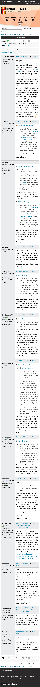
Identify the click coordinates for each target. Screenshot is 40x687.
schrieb (31, 126)
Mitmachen (20, 22)
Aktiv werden (10, 34)
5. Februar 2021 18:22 (22, 478)
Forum (13, 17)
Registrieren (35, 3)
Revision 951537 (26, 138)
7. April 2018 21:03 (29, 139)
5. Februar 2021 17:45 (22, 437)
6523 (9, 133)
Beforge (5, 162)
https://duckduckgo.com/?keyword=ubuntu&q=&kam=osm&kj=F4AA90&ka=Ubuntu (26, 556)
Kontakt (8, 678)
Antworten (7, 45)
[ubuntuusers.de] (14, 10)
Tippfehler (34, 131)
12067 (9, 324)
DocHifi (4, 632)
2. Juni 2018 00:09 (21, 121)
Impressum (22, 678)
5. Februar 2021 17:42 (22, 361)
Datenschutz (14, 678)
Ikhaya (26, 17)
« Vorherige (14, 41)
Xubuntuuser (6, 523)
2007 (9, 173)
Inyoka (10, 670)
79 (8, 64)
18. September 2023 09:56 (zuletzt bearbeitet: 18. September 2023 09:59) (24, 525)
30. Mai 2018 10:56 (21, 56)
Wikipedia (23, 182)
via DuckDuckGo (34, 28)
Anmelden (28, 3)
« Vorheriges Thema (19, 664)
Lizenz (3, 678)
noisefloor (5, 479)
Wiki (20, 17)
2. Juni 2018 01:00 (21, 162)
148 (9, 535)
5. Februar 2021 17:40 (22, 315)
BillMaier (5, 122)
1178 (9, 282)
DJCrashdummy (8, 57)
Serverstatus (29, 678)
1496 (9, 643)
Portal (7, 17)
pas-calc (5, 247)
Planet (33, 17)
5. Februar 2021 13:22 (22, 247)
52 (8, 254)
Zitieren (34, 56)
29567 (9, 487)
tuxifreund (5, 271)
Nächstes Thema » (32, 664)
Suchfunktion (29, 34)
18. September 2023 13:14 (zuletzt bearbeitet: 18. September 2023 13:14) (24, 610)
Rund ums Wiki (19, 34)
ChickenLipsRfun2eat (25, 365)
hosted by (4, 1)
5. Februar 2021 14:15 (22, 271)
